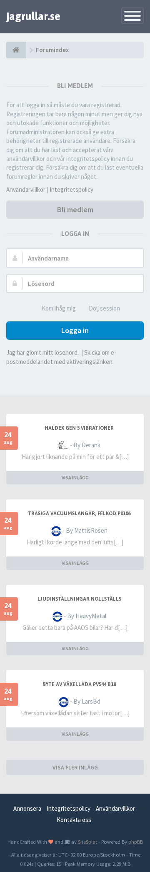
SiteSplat (87, 841)
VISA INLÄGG (75, 477)
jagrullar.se (33, 16)
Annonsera (27, 808)
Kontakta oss (74, 820)
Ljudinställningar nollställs (79, 599)
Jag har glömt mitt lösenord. (42, 352)
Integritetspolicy (71, 189)
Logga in (75, 330)
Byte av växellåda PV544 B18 (79, 684)
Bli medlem (75, 209)
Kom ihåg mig (59, 308)
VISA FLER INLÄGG (75, 767)
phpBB (135, 841)
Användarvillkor (25, 189)
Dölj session (104, 308)
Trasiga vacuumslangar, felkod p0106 (79, 513)
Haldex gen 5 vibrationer (79, 428)
